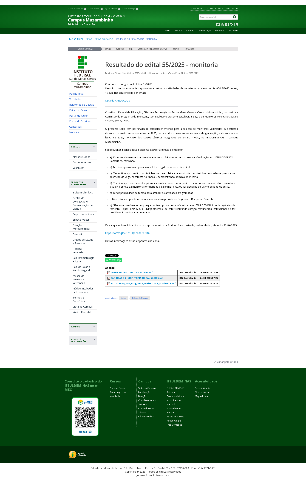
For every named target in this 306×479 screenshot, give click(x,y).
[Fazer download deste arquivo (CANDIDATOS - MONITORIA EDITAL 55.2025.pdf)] (109, 278)
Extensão (78, 234)
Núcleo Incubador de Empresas (83, 290)
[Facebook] (227, 25)
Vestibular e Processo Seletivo (153, 49)
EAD (131, 49)
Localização (144, 392)
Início (167, 30)
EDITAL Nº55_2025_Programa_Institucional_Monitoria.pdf (143, 283)
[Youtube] (222, 25)
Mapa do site (232, 8)
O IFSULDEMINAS (175, 388)
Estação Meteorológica (81, 226)
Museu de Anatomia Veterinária (79, 279)
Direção (142, 396)
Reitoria (171, 392)
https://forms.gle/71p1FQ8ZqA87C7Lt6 (127, 233)
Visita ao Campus (83, 306)
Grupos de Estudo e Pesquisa (83, 241)
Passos (170, 412)
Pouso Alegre (174, 420)
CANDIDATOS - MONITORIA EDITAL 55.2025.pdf (137, 278)
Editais (89, 39)
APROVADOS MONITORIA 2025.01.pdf (132, 272)
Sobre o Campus (147, 388)
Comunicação (204, 30)
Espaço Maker (81, 219)
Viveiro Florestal (82, 312)
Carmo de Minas (175, 396)
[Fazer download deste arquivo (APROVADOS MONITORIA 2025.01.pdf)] (109, 272)
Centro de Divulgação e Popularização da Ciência (83, 203)
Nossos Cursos (81, 156)
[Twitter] (218, 25)
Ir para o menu (95, 9)
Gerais (108, 49)
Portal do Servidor (80, 121)
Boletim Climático (83, 192)
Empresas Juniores (83, 214)
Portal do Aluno (78, 115)
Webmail (219, 30)
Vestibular (75, 99)
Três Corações (174, 424)
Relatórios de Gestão (81, 104)
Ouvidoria (233, 30)
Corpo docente (146, 408)
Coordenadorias (147, 400)
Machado (171, 404)
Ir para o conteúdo (76, 9)
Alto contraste (215, 8)
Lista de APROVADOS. (118, 100)
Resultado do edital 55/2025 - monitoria (161, 64)
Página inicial (76, 39)
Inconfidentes (174, 400)
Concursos (75, 126)
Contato (178, 30)
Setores (142, 404)
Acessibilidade (198, 8)
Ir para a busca (112, 9)
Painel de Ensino (78, 110)
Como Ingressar (82, 162)
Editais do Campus (104, 39)
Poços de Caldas (175, 416)
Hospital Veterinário (79, 250)
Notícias (74, 132)
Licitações (189, 49)
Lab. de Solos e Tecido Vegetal (81, 268)
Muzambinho (174, 408)
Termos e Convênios (79, 299)
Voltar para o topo (227, 361)
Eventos (190, 30)
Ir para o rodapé (129, 9)
